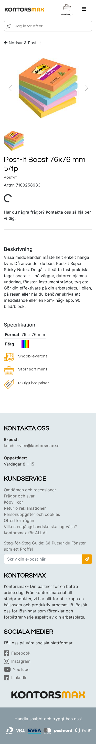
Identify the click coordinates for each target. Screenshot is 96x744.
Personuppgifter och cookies (32, 514)
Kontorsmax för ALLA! (25, 532)
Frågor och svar (19, 495)
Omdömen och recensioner (30, 489)
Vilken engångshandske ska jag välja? (40, 526)
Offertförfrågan (19, 520)
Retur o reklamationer (25, 508)
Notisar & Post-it (25, 42)
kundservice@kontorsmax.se (31, 445)
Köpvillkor (13, 502)
